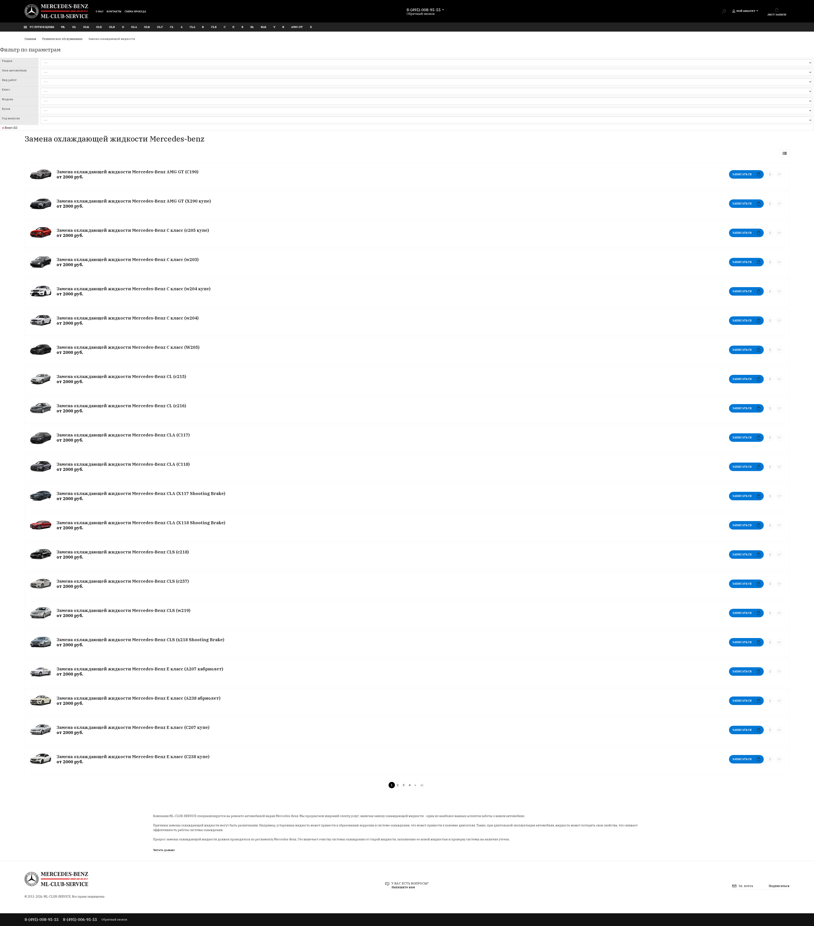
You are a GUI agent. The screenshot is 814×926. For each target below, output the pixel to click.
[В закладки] (779, 174)
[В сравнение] (770, 174)
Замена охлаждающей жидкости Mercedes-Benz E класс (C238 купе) (133, 756)
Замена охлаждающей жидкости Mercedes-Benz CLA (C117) (123, 434)
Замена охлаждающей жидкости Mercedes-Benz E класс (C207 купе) (133, 727)
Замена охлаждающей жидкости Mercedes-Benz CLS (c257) (123, 581)
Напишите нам (403, 887)
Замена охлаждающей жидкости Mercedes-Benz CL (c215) (121, 376)
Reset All (11, 127)
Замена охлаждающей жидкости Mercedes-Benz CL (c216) (121, 405)
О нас (99, 11)
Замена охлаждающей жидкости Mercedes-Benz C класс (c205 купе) (133, 230)
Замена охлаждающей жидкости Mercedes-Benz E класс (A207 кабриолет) (140, 668)
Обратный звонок (421, 14)
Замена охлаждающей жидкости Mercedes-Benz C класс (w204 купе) (133, 288)
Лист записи (776, 14)
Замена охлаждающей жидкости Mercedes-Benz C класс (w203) (128, 259)
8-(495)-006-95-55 (80, 919)
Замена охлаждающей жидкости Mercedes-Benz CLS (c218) (123, 551)
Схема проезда (135, 11)
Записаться (742, 174)
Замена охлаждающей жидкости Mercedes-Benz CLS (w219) (123, 610)
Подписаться (779, 886)
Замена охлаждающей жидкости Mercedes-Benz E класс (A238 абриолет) (138, 698)
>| (421, 785)
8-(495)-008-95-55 (424, 10)
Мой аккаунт (745, 11)
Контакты (114, 11)
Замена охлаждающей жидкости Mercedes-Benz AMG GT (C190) (127, 171)
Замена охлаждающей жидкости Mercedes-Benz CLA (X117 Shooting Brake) (141, 493)
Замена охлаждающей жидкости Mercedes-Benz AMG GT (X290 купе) (134, 201)
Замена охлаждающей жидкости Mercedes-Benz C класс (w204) (128, 318)
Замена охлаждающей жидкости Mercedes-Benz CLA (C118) (123, 464)
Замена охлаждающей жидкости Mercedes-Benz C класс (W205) (128, 347)
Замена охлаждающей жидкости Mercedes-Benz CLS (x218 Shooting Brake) (140, 639)
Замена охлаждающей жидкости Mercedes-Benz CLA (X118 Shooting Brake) (141, 522)
